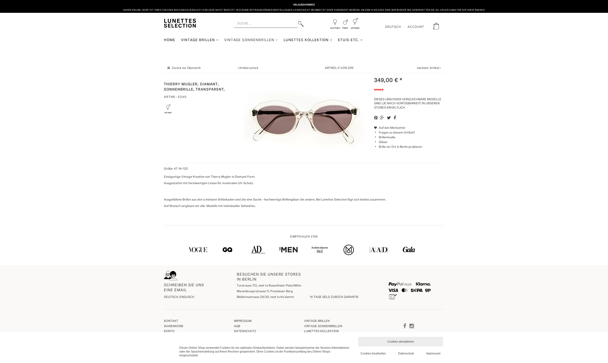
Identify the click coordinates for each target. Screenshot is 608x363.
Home (169, 40)
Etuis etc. (349, 40)
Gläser (383, 142)
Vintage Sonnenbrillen (250, 40)
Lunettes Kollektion (307, 40)
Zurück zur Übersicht (186, 68)
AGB (237, 326)
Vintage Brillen (198, 40)
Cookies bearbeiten (373, 353)
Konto (169, 331)
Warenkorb (173, 326)
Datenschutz (245, 331)
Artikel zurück (248, 68)
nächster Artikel (428, 68)
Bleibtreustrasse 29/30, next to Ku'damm (265, 297)
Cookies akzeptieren (400, 341)
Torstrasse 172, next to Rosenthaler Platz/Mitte (269, 285)
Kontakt (171, 321)
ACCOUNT (416, 27)
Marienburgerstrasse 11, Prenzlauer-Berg (265, 291)
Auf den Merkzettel (391, 128)
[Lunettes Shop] (180, 22)
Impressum (243, 321)
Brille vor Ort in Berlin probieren (400, 147)
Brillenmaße (387, 137)
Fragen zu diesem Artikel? (397, 132)
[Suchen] (301, 24)
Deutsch (393, 27)
